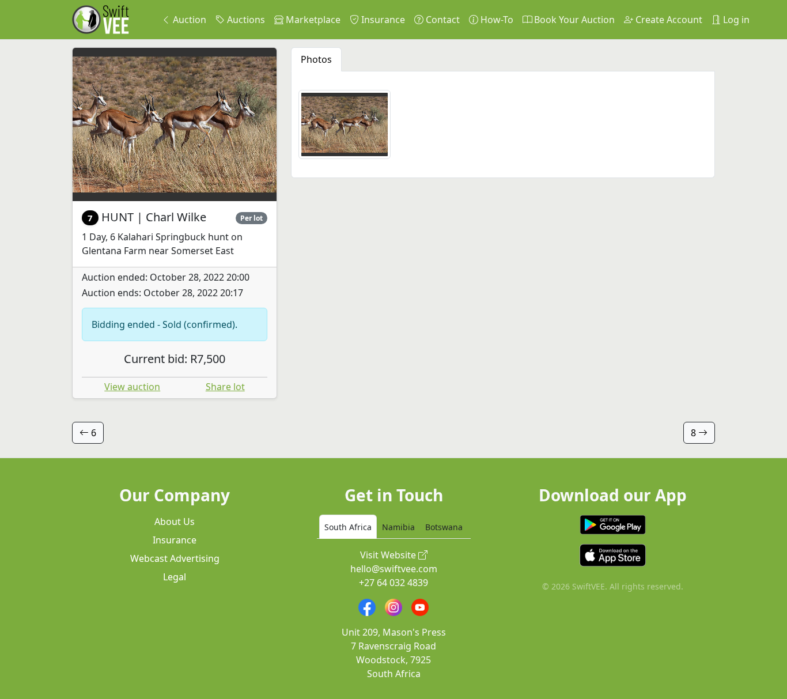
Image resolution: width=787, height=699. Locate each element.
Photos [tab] (316, 59)
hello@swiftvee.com (393, 568)
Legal (174, 576)
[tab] (348, 527)
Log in (735, 19)
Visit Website (389, 555)
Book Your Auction (573, 19)
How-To (495, 19)
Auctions (245, 19)
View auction (132, 386)
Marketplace (311, 19)
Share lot (225, 386)
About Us (174, 521)
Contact (441, 19)
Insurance (382, 19)
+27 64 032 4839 (393, 582)
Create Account (667, 19)
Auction (188, 19)
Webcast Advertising (175, 558)
